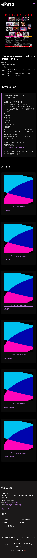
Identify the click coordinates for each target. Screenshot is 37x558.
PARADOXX (8, 358)
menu (24, 522)
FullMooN (7, 260)
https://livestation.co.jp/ (13, 502)
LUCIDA (6, 309)
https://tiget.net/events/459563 (14, 147)
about (5, 522)
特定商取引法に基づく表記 (10, 537)
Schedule (26, 519)
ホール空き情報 (8, 526)
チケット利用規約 (24, 537)
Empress (7, 211)
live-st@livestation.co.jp (14, 505)
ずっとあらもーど (10, 408)
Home (5, 519)
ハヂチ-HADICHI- (9, 457)
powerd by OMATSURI (17, 550)
